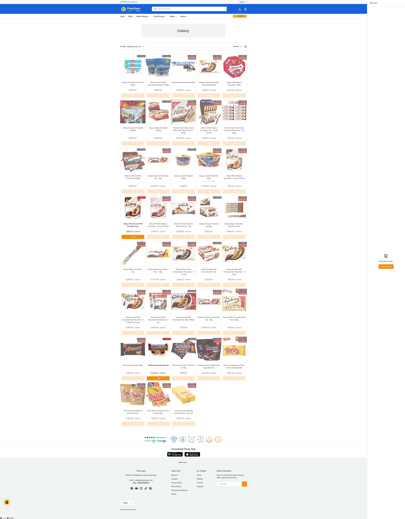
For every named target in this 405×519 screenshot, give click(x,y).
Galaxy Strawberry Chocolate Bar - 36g (209, 318)
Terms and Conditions (179, 490)
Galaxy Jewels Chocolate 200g (183, 177)
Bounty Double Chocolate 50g (183, 82)
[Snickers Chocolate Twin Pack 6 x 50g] (183, 349)
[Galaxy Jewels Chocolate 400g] (208, 159)
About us (174, 475)
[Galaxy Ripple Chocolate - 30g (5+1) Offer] (234, 207)
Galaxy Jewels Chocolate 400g (208, 177)
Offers (130, 16)
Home (122, 16)
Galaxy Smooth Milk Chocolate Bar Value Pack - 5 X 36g (234, 271)
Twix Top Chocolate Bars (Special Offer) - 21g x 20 (183, 412)
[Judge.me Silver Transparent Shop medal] (200, 439)
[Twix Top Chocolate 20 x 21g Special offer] (158, 394)
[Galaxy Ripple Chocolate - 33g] (133, 253)
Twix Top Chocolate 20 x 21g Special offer (158, 412)
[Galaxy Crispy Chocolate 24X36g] (158, 112)
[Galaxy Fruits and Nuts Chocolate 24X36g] (133, 159)
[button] (245, 9)
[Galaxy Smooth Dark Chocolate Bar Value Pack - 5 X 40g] (183, 253)
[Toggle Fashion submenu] (187, 16)
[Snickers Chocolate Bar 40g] (158, 349)
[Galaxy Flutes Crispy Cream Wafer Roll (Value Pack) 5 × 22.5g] (183, 112)
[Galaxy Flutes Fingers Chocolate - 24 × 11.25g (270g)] (208, 112)
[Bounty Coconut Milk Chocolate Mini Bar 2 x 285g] (158, 66)
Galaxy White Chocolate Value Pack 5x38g (234, 318)
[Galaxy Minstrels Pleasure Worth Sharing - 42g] (183, 207)
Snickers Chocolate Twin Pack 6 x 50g (183, 366)
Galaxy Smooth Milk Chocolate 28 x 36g (208, 270)
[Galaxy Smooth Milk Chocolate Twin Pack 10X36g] (183, 301)
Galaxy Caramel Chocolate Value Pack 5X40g (209, 83)
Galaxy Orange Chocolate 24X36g (208, 225)
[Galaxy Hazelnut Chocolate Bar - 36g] (158, 159)
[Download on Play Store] (175, 454)
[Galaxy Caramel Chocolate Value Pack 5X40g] (208, 66)
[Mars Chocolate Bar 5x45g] (133, 349)
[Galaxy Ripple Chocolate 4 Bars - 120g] (158, 253)
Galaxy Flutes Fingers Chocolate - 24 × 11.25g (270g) (209, 130)
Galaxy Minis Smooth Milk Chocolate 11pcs (132, 225)
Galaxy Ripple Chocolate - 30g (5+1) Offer (234, 225)
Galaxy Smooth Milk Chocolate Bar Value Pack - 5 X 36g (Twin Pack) (133, 319)
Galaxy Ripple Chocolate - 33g (133, 270)
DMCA (173, 494)
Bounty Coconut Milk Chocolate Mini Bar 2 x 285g (158, 83)
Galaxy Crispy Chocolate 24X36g (158, 129)
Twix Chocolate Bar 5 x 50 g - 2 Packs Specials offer (234, 366)
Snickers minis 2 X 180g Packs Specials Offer (209, 366)
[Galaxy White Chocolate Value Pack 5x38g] (234, 301)
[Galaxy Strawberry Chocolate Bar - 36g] (208, 301)
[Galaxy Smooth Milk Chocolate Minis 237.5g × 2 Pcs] (158, 301)
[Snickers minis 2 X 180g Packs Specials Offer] (208, 349)
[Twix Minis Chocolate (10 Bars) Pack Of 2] (133, 394)
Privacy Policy (176, 483)
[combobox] (189, 9)
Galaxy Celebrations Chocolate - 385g (234, 83)
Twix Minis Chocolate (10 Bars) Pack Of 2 (133, 412)
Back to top (182, 462)
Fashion (183, 16)
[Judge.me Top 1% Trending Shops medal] (218, 439)
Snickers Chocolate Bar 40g (158, 365)
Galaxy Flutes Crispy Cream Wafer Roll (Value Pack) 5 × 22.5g (183, 130)
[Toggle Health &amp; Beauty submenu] (149, 16)
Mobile (172, 16)
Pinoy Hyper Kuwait (130, 509)
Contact (174, 479)
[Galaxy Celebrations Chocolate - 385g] (234, 66)
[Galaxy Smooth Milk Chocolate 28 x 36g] (208, 253)
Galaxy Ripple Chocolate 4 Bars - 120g (158, 270)
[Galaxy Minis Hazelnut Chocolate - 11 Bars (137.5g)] (234, 159)
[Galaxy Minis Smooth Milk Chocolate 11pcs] (133, 207)
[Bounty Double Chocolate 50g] (183, 66)
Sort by (123, 46)
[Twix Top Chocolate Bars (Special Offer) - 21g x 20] (183, 394)
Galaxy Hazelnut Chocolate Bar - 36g (158, 177)
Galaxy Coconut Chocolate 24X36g (133, 129)
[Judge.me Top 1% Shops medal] (209, 439)
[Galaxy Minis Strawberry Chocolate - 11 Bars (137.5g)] (158, 207)
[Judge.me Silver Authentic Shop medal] (191, 439)
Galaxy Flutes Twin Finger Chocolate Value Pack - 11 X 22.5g (234, 130)
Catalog (199, 479)
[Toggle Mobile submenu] (176, 16)
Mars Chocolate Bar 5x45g (133, 365)
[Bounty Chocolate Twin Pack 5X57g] (133, 66)
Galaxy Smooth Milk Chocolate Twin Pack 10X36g (183, 318)
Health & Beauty (142, 16)
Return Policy (176, 486)
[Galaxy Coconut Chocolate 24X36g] (133, 112)
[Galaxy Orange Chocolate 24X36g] (208, 207)
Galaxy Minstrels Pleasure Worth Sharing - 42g (183, 225)
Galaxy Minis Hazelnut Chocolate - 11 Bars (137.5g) (234, 177)
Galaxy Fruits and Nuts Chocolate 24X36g (133, 177)
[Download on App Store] (192, 454)
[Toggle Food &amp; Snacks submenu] (166, 16)
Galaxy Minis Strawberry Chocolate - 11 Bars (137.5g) (158, 225)
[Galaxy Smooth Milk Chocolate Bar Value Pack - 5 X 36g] (234, 253)
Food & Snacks (158, 16)
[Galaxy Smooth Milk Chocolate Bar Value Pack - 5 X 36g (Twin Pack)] (133, 301)
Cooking (200, 486)
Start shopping (386, 266)
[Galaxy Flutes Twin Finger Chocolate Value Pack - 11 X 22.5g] (234, 112)
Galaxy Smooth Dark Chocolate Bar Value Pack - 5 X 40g (183, 271)
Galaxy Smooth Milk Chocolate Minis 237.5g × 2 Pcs (158, 319)
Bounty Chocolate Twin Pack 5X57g (133, 83)
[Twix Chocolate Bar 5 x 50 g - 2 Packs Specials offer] (234, 349)
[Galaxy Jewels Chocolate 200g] (183, 159)
